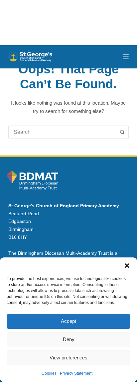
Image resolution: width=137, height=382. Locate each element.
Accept (68, 321)
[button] (127, 265)
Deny (68, 339)
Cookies (49, 373)
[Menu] (126, 57)
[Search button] (122, 132)
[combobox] (62, 132)
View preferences (68, 357)
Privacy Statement (76, 373)
